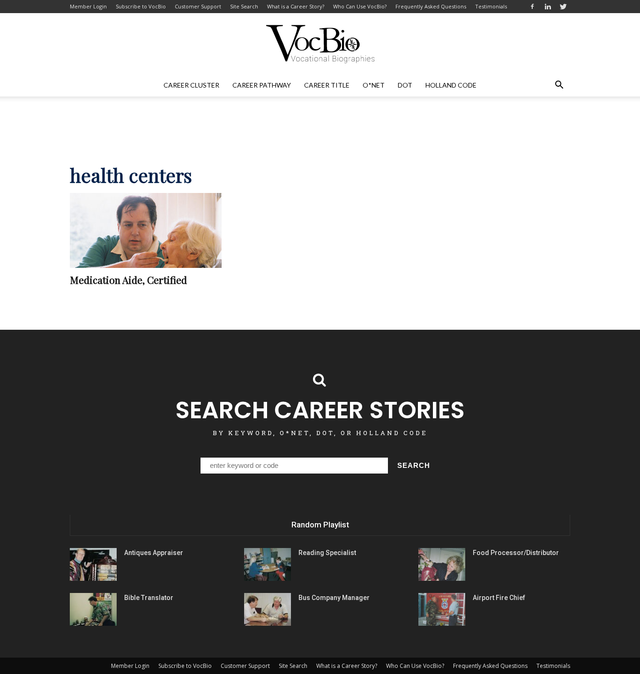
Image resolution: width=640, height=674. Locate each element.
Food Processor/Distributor (516, 552)
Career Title (327, 85)
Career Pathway (261, 85)
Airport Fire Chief (499, 597)
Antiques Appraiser (153, 552)
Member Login (88, 6)
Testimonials (491, 6)
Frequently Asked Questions (430, 6)
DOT (405, 85)
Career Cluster (191, 85)
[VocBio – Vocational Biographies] (320, 44)
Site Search (244, 6)
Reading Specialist (327, 552)
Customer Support (198, 6)
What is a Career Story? (295, 6)
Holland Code (450, 85)
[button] (559, 85)
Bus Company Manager (334, 597)
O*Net (374, 85)
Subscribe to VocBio (141, 6)
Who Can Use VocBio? (360, 6)
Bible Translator (148, 597)
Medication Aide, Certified (128, 279)
